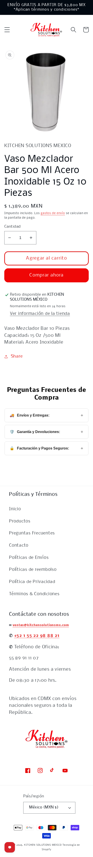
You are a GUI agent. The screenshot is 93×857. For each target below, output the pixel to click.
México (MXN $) (43, 807)
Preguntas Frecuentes (32, 533)
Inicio (15, 509)
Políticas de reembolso (33, 569)
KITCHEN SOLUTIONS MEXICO (43, 845)
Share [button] (17, 356)
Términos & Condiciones (34, 594)
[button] (7, 29)
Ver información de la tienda (40, 313)
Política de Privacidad (32, 582)
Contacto (18, 545)
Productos (19, 521)
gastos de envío (53, 213)
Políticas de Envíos (29, 557)
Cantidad (12, 227)
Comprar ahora (46, 275)
